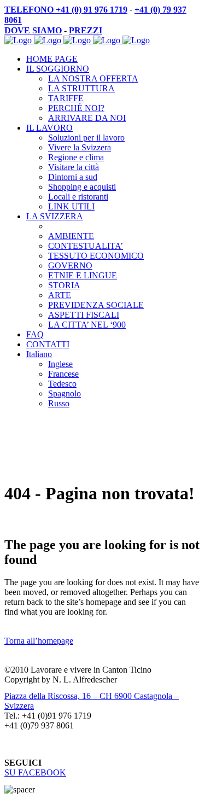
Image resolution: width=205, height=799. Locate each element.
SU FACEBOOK (35, 772)
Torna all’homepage (38, 640)
